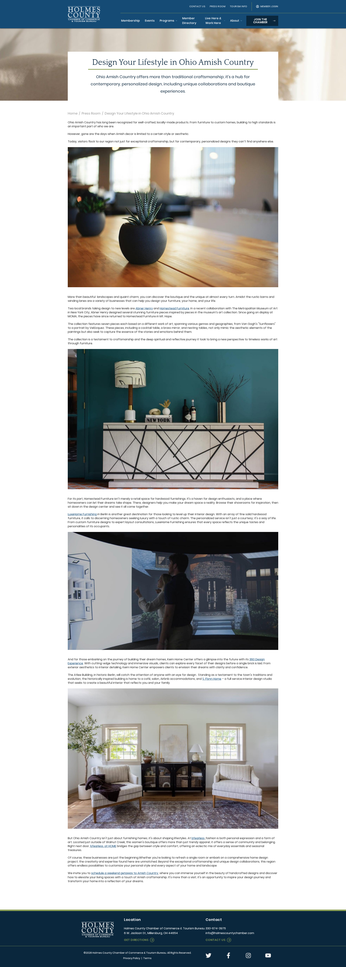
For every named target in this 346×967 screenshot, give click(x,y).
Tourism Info (238, 6)
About (234, 21)
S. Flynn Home (211, 679)
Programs (167, 21)
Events (150, 21)
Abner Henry (144, 308)
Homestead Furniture (174, 308)
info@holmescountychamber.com (230, 933)
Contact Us (197, 6)
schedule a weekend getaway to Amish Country (124, 873)
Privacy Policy (131, 958)
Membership (130, 21)
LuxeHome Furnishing (82, 514)
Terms (147, 958)
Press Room (218, 6)
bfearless (198, 838)
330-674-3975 (216, 928)
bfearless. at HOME (103, 846)
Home (72, 113)
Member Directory (189, 20)
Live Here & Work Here (213, 20)
